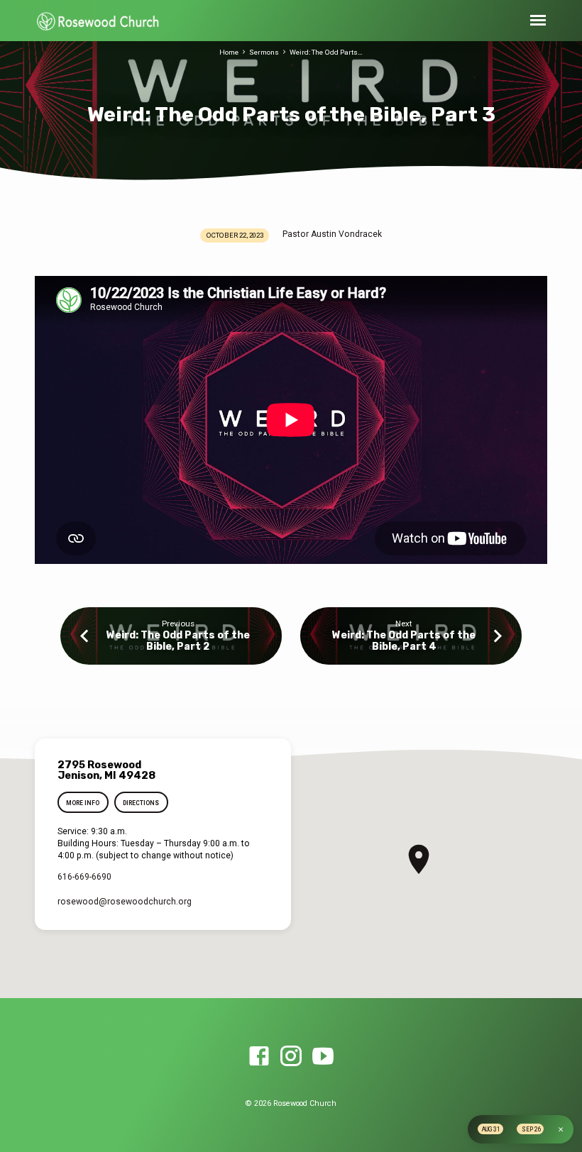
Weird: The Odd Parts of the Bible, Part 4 (404, 641)
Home (228, 52)
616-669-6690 (84, 877)
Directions (141, 803)
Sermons (264, 52)
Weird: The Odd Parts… (326, 52)
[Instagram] (291, 1057)
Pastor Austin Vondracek (332, 234)
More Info (82, 803)
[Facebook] (259, 1057)
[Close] (560, 1129)
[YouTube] (323, 1057)
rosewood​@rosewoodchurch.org (124, 902)
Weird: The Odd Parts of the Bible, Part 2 (178, 641)
